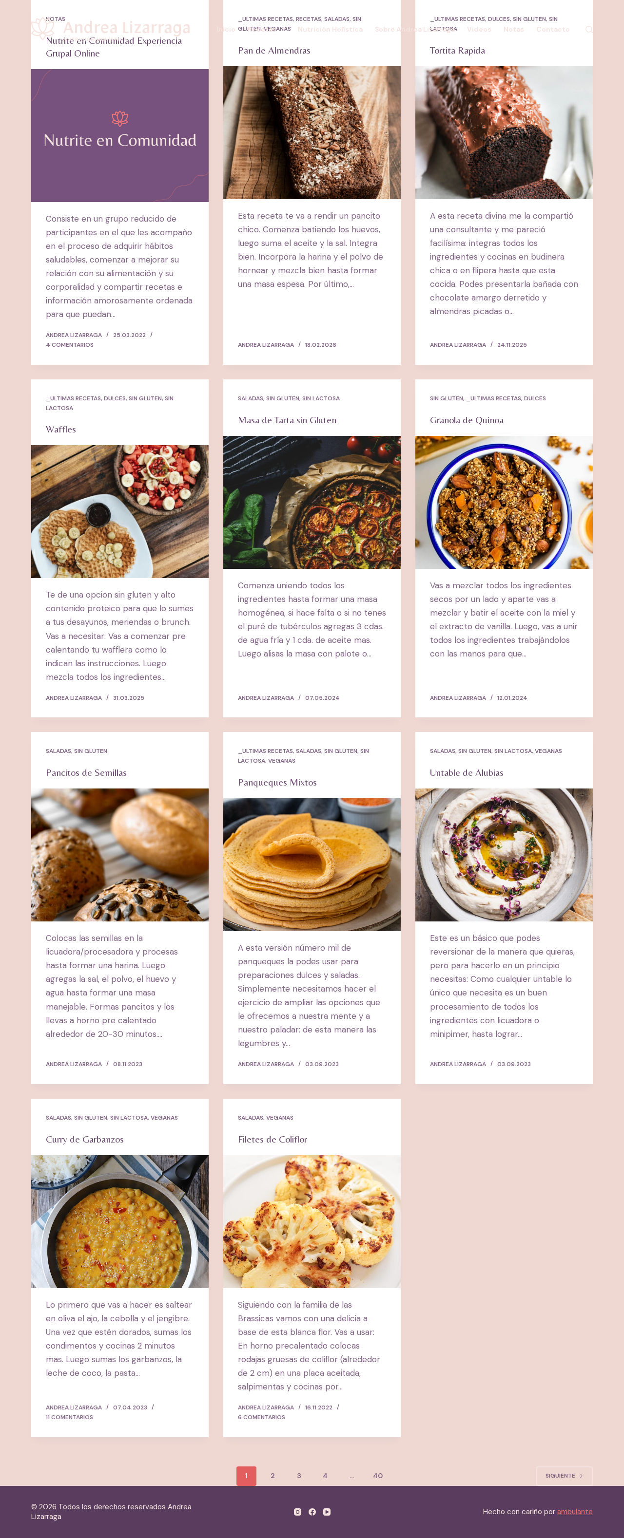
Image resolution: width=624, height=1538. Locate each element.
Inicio (225, 29)
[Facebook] (312, 1512)
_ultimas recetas (73, 398)
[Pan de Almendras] (312, 132)
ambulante (575, 1512)
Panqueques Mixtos (277, 782)
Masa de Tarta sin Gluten (287, 419)
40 (378, 1475)
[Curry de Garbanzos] (120, 1221)
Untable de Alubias (467, 772)
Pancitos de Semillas (86, 772)
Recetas (262, 29)
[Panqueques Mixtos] (312, 864)
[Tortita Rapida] (504, 132)
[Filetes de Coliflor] (312, 1221)
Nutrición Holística (330, 29)
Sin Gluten (145, 398)
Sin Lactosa (321, 398)
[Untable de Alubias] (504, 854)
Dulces (115, 398)
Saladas (250, 398)
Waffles (61, 428)
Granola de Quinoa (467, 419)
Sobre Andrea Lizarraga (415, 29)
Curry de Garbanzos (85, 1138)
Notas (514, 29)
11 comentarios (69, 1417)
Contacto (553, 29)
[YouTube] (327, 1512)
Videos (479, 29)
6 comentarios (261, 1417)
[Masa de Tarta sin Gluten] (312, 502)
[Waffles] (120, 511)
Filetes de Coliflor (272, 1138)
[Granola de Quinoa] (504, 502)
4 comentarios (70, 345)
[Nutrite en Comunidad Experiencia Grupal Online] (120, 135)
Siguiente (560, 1476)
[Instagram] (297, 1512)
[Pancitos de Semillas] (120, 854)
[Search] (589, 29)
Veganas (281, 761)
